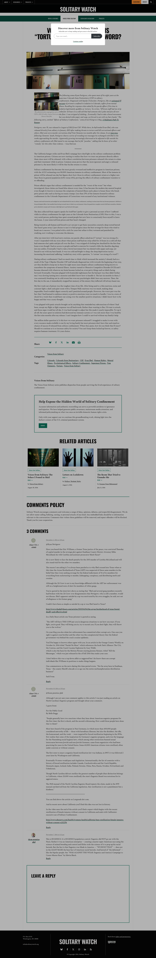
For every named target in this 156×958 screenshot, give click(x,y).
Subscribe (97, 36)
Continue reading (78, 41)
